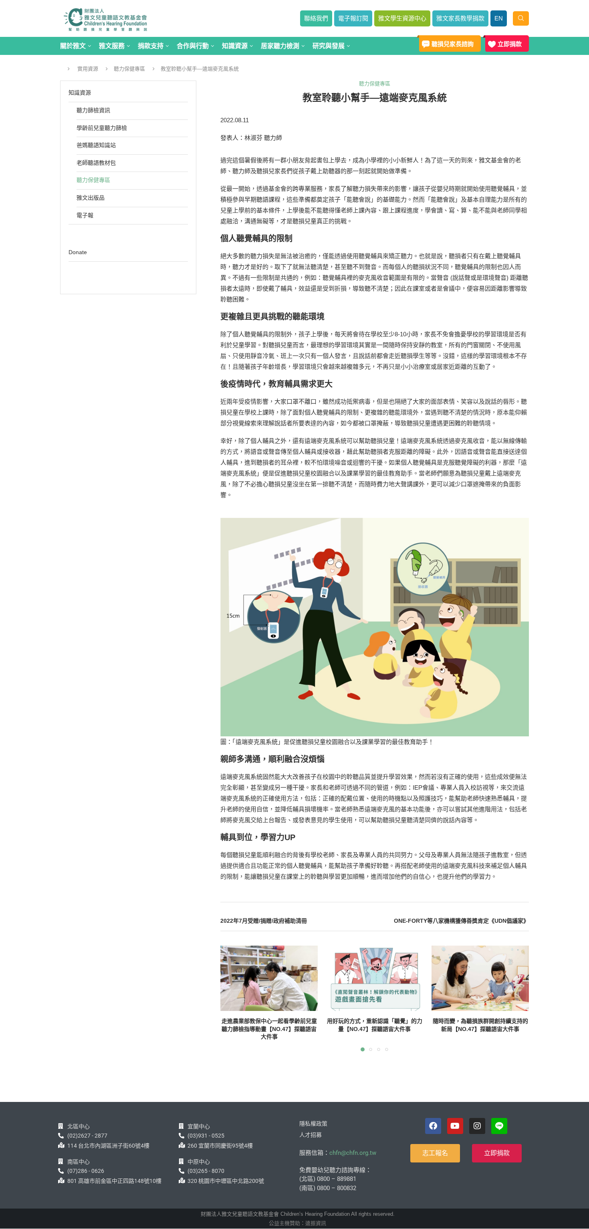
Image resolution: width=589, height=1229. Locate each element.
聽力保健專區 (129, 69)
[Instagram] (477, 1126)
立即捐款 (510, 43)
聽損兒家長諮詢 (453, 43)
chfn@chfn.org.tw (352, 1152)
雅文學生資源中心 (402, 18)
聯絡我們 (316, 18)
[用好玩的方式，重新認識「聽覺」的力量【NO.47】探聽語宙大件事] (374, 978)
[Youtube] (455, 1126)
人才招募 (310, 1135)
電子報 (85, 215)
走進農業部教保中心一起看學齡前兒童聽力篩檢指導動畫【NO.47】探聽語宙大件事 (269, 1029)
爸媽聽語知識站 (96, 145)
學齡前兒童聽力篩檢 (102, 128)
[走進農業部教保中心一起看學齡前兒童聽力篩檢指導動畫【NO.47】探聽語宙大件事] (269, 978)
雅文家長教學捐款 (460, 18)
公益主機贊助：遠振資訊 (297, 1223)
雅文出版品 (91, 197)
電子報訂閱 (353, 18)
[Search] (521, 18)
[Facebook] (433, 1126)
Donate (78, 252)
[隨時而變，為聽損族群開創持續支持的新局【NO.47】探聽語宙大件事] (480, 978)
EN (498, 18)
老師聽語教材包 (96, 163)
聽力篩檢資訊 (93, 110)
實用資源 (87, 69)
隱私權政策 (313, 1123)
